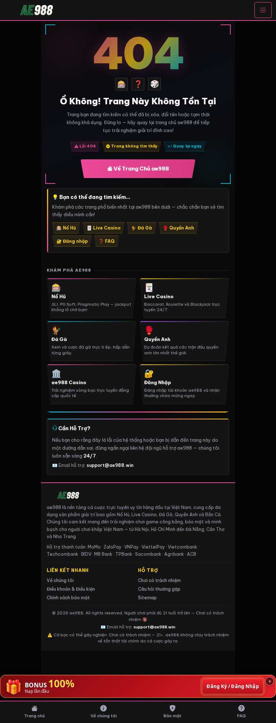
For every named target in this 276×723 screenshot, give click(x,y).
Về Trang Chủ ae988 (140, 168)
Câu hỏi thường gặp (159, 589)
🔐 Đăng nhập (72, 241)
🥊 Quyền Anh (178, 228)
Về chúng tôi (60, 580)
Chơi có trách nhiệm (159, 580)
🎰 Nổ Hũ (66, 228)
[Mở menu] (263, 10)
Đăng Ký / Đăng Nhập (233, 686)
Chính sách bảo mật (68, 597)
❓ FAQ (106, 241)
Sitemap (147, 597)
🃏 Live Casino (103, 228)
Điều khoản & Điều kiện (71, 589)
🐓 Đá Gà (141, 228)
